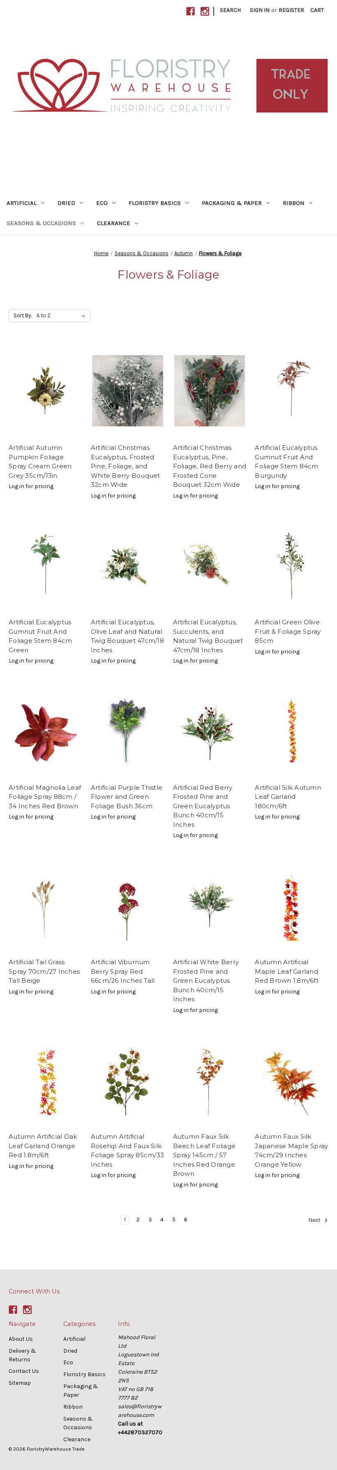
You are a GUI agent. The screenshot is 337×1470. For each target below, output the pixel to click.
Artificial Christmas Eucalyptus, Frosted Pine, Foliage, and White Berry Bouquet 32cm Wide (125, 466)
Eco (102, 203)
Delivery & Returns (22, 1355)
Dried (66, 203)
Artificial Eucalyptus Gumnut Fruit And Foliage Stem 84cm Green (40, 636)
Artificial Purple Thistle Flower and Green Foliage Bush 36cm (126, 797)
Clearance (113, 223)
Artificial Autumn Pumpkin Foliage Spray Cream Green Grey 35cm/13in (40, 461)
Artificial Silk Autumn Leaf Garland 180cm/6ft (288, 797)
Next (315, 1219)
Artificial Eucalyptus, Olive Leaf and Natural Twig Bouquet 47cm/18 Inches (127, 636)
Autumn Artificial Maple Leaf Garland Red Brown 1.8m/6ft (287, 971)
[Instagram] (205, 11)
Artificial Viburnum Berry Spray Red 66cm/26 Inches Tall (123, 971)
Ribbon (294, 203)
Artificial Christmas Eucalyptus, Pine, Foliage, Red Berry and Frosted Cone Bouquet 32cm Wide (210, 466)
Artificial (22, 203)
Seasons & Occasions (41, 223)
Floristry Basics (155, 203)
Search (230, 10)
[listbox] (62, 315)
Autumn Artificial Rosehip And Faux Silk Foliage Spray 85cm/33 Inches (127, 1150)
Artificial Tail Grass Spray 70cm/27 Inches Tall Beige (44, 971)
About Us (21, 1338)
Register (291, 10)
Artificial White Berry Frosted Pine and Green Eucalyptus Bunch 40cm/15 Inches (206, 980)
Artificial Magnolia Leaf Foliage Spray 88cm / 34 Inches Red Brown (45, 797)
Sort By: (23, 315)
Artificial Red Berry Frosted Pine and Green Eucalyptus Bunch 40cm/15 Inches (203, 806)
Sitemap (20, 1382)
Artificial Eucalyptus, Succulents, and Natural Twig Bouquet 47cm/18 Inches (208, 636)
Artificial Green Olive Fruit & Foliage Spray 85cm (288, 631)
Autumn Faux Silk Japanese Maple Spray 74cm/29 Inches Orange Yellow (291, 1150)
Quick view (45, 390)
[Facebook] (190, 11)
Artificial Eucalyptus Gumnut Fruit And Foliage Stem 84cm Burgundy (286, 461)
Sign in (260, 10)
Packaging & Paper (232, 203)
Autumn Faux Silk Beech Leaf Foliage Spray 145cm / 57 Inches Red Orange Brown (204, 1155)
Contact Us (24, 1371)
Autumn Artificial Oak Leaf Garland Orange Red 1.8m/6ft (43, 1146)
